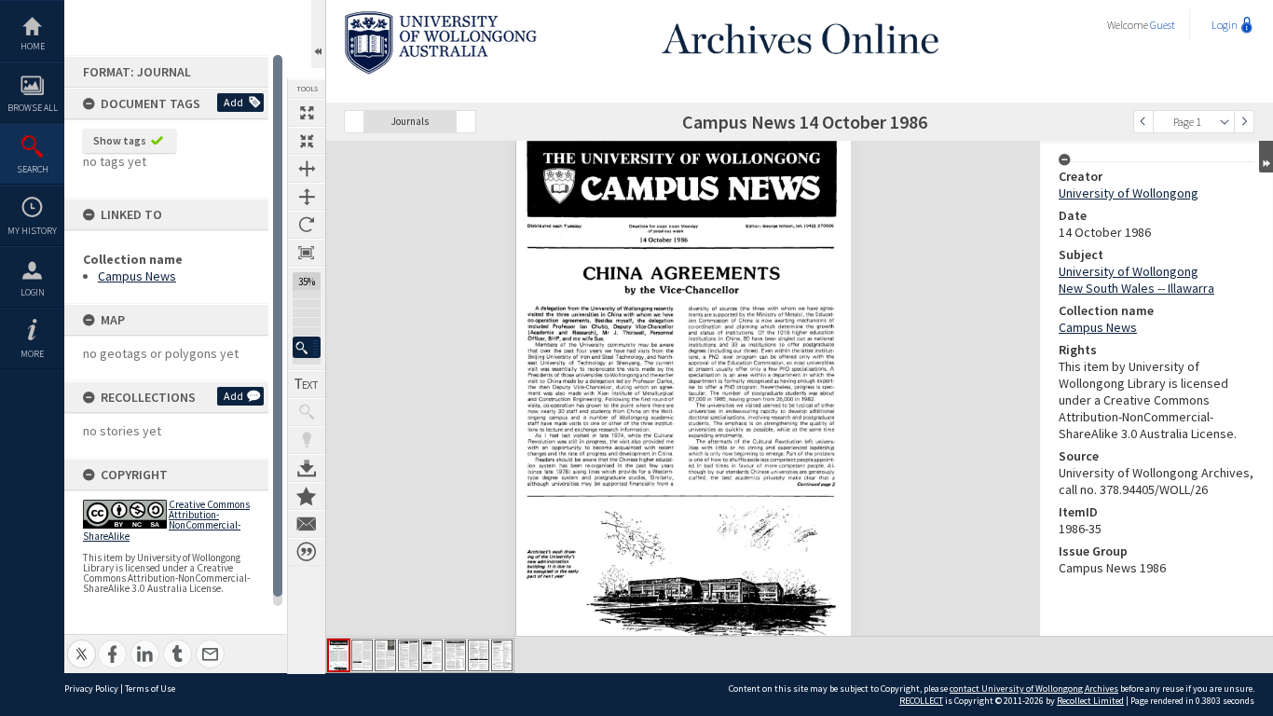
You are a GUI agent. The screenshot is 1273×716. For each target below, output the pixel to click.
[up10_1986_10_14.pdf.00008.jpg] (502, 655)
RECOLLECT (921, 701)
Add (233, 102)
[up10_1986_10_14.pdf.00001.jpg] (338, 655)
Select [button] (1224, 121)
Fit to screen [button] (306, 141)
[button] (307, 347)
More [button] (32, 354)
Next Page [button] (1244, 121)
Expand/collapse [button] (1266, 156)
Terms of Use (150, 688)
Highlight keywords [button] (306, 440)
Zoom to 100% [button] (306, 253)
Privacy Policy (91, 688)
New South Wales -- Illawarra (1136, 288)
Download (306, 468)
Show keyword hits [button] (306, 412)
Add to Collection (306, 496)
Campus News (137, 276)
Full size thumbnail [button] (306, 113)
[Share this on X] (81, 644)
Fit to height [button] (306, 197)
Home (33, 46)
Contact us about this (306, 524)
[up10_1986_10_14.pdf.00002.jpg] (362, 655)
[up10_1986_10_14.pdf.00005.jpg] (432, 655)
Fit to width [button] (306, 169)
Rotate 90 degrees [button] (306, 225)
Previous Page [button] (1143, 121)
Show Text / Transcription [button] (306, 384)
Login (33, 292)
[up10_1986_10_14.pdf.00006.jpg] (455, 655)
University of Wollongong (1128, 193)
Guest (1162, 25)
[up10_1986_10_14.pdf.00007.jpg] (478, 655)
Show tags (119, 140)
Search (32, 169)
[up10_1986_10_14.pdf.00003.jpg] (385, 655)
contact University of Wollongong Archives (1034, 688)
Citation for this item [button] (306, 552)
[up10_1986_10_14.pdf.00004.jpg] (408, 655)
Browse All (32, 108)
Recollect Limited (1090, 701)
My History (32, 231)
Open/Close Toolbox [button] (318, 34)
